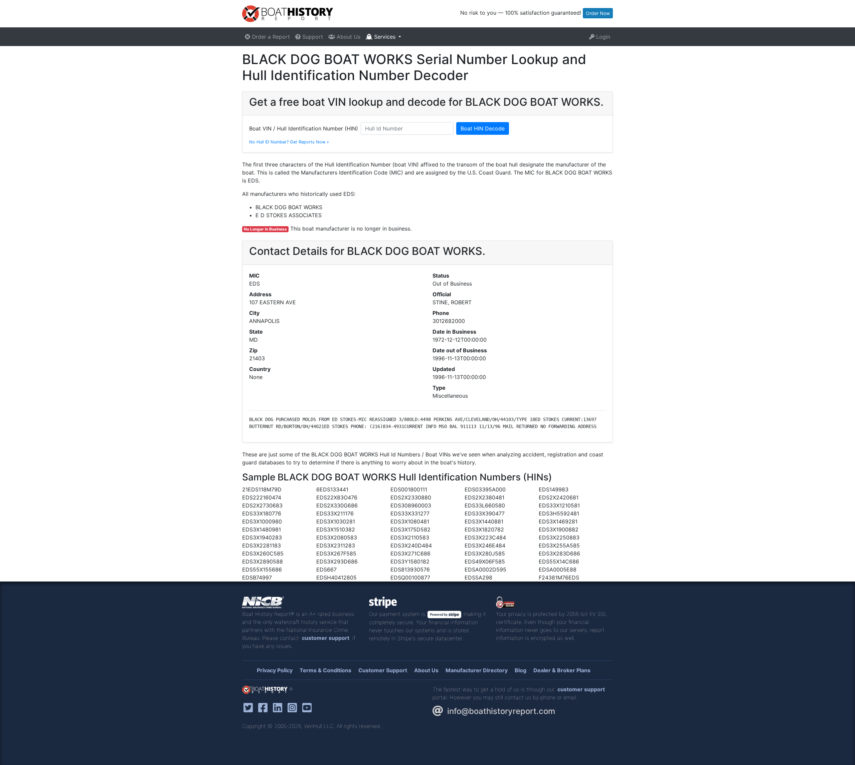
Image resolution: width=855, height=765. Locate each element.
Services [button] (384, 36)
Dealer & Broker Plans (561, 670)
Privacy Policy (275, 670)
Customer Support (382, 670)
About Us (347, 36)
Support (312, 36)
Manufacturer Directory (477, 670)
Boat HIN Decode (483, 128)
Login (602, 36)
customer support (325, 638)
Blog (520, 670)
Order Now (598, 13)
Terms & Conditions (325, 670)
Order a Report (270, 36)
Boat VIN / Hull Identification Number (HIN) (303, 128)
